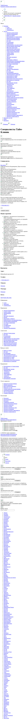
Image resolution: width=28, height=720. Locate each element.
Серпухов (6, 665)
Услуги (5, 31)
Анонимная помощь (12, 99)
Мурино (6, 602)
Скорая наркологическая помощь (15, 97)
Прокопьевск (7, 643)
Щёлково (6, 711)
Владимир (6, 537)
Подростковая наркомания (13, 62)
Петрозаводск (7, 641)
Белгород (6, 525)
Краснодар (6, 584)
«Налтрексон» (10, 90)
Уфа (5, 697)
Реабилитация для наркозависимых (16, 61)
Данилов (6, 550)
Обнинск (6, 627)
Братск (5, 530)
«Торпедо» (9, 89)
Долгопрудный (7, 553)
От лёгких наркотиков (12, 63)
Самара (5, 656)
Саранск (6, 658)
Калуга (5, 568)
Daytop (8, 58)
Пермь (5, 639)
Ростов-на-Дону (8, 652)
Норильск (6, 626)
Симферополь (7, 666)
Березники (6, 526)
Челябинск (6, 703)
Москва (5, 600)
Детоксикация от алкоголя (13, 74)
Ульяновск (6, 695)
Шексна (6, 710)
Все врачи (3, 165)
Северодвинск (7, 662)
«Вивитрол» (10, 86)
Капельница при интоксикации (15, 78)
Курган (5, 589)
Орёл (5, 631)
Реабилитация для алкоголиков (14, 45)
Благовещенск (7, 529)
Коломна (6, 576)
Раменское (6, 647)
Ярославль (6, 718)
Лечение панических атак (13, 112)
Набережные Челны (9, 607)
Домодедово (7, 554)
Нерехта (6, 611)
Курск (5, 591)
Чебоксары (6, 702)
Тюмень (6, 691)
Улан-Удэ (6, 693)
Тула (5, 688)
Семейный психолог (12, 107)
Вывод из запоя (10, 35)
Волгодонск (7, 539)
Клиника (6, 26)
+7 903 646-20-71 (8, 15)
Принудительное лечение (13, 50)
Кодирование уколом (12, 82)
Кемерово (6, 569)
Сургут (5, 677)
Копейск (6, 579)
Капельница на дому (12, 77)
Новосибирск (7, 622)
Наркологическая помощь (13, 38)
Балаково (6, 519)
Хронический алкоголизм (13, 49)
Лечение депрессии (12, 109)
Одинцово (6, 629)
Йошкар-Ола (7, 564)
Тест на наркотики (11, 100)
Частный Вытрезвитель (13, 73)
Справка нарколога (11, 101)
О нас (8, 27)
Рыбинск (6, 653)
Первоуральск (7, 638)
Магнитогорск (7, 595)
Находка (6, 610)
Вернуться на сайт (5, 505)
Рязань (5, 654)
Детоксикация (10, 54)
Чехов (5, 706)
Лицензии (9, 28)
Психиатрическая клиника (13, 108)
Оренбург (6, 633)
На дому (9, 41)
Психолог (9, 105)
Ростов (5, 650)
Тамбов (5, 683)
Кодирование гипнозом (13, 92)
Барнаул (6, 522)
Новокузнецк (7, 619)
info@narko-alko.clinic (6, 297)
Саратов (6, 660)
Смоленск (6, 668)
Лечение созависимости (13, 116)
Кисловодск (7, 572)
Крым (5, 587)
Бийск (5, 527)
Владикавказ (7, 535)
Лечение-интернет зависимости (15, 115)
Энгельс (6, 714)
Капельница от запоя (12, 76)
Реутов (5, 649)
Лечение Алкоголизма (12, 32)
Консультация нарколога (13, 95)
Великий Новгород (8, 531)
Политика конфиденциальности (9, 434)
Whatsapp (5, 124)
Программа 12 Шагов (12, 59)
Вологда (6, 543)
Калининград (7, 566)
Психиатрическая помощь (13, 39)
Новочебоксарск (8, 623)
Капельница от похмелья (13, 80)
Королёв (6, 580)
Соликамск (6, 670)
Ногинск (6, 625)
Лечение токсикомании (13, 69)
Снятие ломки (10, 53)
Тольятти (6, 685)
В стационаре (10, 42)
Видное (5, 533)
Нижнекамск (7, 615)
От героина (9, 68)
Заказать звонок (16, 15)
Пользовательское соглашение (8, 435)
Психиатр (9, 103)
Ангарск (6, 514)
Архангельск (7, 516)
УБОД (8, 55)
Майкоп (6, 596)
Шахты (5, 708)
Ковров (5, 575)
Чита (5, 707)
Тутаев (5, 689)
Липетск (6, 592)
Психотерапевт (10, 104)
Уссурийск (6, 696)
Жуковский (6, 558)
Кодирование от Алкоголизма (14, 36)
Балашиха (6, 521)
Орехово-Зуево (7, 634)
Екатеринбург (7, 556)
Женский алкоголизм (12, 47)
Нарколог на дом (11, 96)
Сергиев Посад (7, 664)
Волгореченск (7, 541)
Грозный (6, 548)
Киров (5, 570)
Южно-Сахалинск (8, 715)
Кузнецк (6, 588)
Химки (5, 700)
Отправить (17, 469)
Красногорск (7, 583)
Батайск (6, 523)
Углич (5, 692)
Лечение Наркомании (12, 34)
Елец (5, 557)
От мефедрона (10, 66)
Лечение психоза (11, 111)
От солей (9, 65)
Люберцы (6, 593)
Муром (5, 604)
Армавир (6, 515)
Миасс (5, 599)
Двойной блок (10, 84)
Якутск (5, 716)
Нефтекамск (7, 612)
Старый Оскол (7, 674)
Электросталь (7, 712)
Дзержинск (6, 552)
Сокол (5, 669)
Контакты (6, 120)
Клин (5, 573)
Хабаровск (6, 699)
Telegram (12, 124)
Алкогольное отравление (13, 51)
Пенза (5, 637)
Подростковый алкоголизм (13, 46)
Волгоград (6, 538)
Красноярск (7, 585)
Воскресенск (7, 546)
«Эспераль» (10, 85)
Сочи (5, 672)
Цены (5, 119)
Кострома (6, 581)
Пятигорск (6, 646)
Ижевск (6, 561)
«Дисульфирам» (11, 88)
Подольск (6, 642)
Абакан (5, 512)
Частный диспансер (12, 57)
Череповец (6, 704)
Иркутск (6, 562)
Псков (5, 645)
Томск (5, 687)
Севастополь (7, 661)
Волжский (6, 542)
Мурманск (6, 603)
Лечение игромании (12, 113)
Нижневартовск (8, 614)
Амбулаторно (10, 43)
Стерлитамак (7, 676)
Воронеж (6, 545)
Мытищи (6, 606)
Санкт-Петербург (8, 657)
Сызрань (6, 679)
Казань (5, 565)
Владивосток (7, 534)
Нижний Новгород (8, 616)
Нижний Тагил (7, 618)
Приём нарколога (11, 93)
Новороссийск (7, 620)
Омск (5, 630)
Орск (5, 635)
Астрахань (6, 518)
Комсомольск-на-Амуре (10, 577)
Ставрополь (7, 673)
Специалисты (10, 30)
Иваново (6, 560)
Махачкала (6, 597)
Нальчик (6, 608)
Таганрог (6, 681)
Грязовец (6, 549)
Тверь (5, 684)
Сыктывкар (6, 680)
